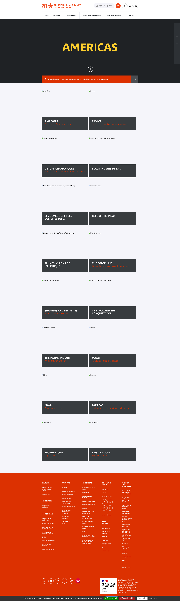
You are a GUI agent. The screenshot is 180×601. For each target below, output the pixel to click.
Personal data (106, 551)
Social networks (106, 515)
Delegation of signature (106, 532)
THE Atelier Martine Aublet (88, 522)
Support (132, 15)
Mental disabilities (64, 581)
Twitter (130, 5)
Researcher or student (66, 522)
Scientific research (114, 15)
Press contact (46, 494)
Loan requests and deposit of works (47, 527)
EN (118, 6)
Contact (104, 493)
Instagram (135, 5)
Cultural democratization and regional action (127, 519)
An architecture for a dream (88, 488)
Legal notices (106, 528)
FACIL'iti (78, 581)
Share (134, 79)
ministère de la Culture (125, 587)
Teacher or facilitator (68, 491)
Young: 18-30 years (67, 494)
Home (45, 79)
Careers (124, 564)
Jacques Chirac (126, 567)
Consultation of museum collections (48, 532)
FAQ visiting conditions (125, 547)
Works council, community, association (66, 512)
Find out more (152, 598)
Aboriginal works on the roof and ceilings (88, 536)
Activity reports (126, 557)
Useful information (52, 15)
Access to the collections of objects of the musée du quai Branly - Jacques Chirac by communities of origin (127, 535)
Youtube (110, 508)
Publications (54, 79)
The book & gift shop (88, 501)
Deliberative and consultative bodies (127, 507)
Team (123, 560)
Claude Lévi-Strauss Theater (88, 527)
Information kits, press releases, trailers (47, 489)
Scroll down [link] (90, 69)
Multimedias (177, 46)
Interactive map (177, 53)
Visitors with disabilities (104, 5)
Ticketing (177, 26)
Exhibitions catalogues (90, 79)
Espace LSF (71, 581)
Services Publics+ (124, 552)
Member (64, 487)
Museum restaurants (88, 504)
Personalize (142, 598)
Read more (98, 175)
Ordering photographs (48, 540)
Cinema (84, 531)
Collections (71, 15)
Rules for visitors (107, 544)
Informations (177, 33)
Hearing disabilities (57, 581)
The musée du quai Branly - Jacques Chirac (126, 492)
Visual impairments (51, 581)
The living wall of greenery (87, 496)
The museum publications (70, 79)
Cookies (104, 547)
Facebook (124, 5)
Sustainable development (126, 512)
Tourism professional (68, 507)
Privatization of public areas (46, 519)
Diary (177, 40)
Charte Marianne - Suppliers (47, 544)
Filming (44, 537)
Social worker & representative (66, 502)
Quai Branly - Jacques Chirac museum (61, 6)
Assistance (105, 540)
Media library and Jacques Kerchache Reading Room (87, 542)
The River (85, 508)
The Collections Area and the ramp (88, 512)
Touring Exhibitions (48, 523)
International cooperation (126, 525)
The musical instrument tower (87, 517)
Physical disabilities (44, 581)
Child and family (67, 498)
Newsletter (105, 489)
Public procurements (48, 549)
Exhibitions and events (92, 15)
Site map (104, 536)
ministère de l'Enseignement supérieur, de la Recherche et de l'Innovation (128, 590)
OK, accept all (111, 598)
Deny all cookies (128, 598)
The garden (85, 492)
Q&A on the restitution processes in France (125, 500)
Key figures (125, 543)
